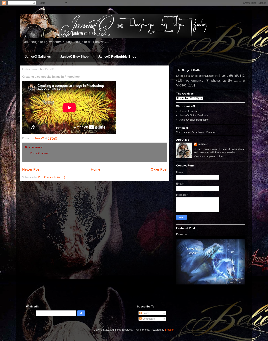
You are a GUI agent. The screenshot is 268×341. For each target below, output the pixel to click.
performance (194, 80)
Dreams (181, 234)
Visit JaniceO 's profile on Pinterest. (196, 132)
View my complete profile (208, 156)
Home (95, 169)
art (177, 75)
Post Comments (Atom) (51, 177)
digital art (189, 75)
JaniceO (203, 144)
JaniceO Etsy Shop (74, 56)
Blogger (169, 329)
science (237, 81)
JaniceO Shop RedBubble (194, 119)
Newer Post (31, 169)
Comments (148, 318)
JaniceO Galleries (38, 56)
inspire (223, 75)
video (181, 85)
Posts (145, 313)
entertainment (206, 75)
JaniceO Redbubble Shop (117, 56)
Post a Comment (39, 153)
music (239, 75)
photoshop (218, 80)
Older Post (159, 169)
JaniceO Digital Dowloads (193, 115)
